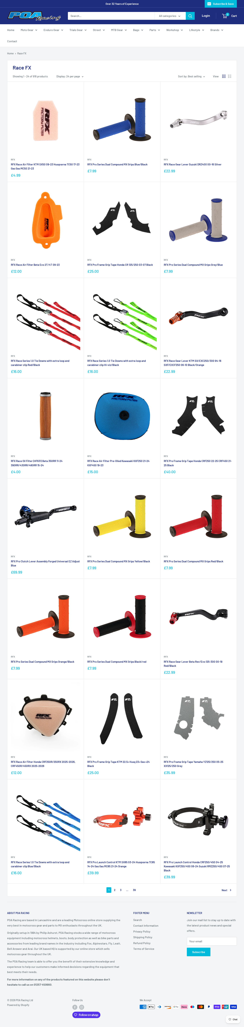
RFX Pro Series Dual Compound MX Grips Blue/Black (117, 164)
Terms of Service (143, 948)
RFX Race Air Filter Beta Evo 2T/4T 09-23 (35, 264)
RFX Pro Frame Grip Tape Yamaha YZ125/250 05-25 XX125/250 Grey (193, 763)
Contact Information (145, 925)
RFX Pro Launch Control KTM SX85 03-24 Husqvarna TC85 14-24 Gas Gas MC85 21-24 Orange (121, 864)
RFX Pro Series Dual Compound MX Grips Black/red (116, 661)
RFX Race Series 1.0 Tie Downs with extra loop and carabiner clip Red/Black (40, 362)
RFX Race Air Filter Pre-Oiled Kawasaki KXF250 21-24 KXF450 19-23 (118, 463)
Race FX (21, 53)
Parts (153, 30)
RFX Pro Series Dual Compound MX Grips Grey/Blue (193, 264)
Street (97, 30)
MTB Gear (117, 30)
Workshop (172, 30)
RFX (13, 159)
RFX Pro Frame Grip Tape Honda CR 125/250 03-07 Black (120, 264)
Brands (214, 30)
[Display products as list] (229, 76)
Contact (12, 41)
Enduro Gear (51, 30)
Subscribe (198, 952)
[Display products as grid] (223, 76)
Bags (136, 30)
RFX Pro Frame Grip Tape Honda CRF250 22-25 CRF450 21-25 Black (198, 463)
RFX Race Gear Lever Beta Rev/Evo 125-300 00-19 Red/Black (193, 663)
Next (224, 890)
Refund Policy (142, 943)
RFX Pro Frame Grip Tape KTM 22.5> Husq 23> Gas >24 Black (118, 763)
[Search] (190, 16)
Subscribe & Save (223, 3)
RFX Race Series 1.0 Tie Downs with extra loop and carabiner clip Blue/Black (40, 864)
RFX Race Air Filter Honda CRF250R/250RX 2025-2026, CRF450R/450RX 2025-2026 (43, 763)
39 (134, 890)
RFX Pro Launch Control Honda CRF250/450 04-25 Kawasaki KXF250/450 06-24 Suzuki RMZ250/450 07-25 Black (197, 866)
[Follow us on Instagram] (81, 1007)
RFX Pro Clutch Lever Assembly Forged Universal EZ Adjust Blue (45, 563)
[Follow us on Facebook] (74, 1007)
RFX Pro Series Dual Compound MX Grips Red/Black (193, 561)
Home (10, 30)
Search (137, 919)
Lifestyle (194, 30)
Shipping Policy (142, 937)
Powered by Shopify (18, 1005)
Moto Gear (27, 30)
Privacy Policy (141, 931)
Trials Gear (76, 30)
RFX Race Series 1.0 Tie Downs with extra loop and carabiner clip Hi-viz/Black (116, 362)
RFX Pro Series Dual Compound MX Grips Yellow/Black (118, 561)
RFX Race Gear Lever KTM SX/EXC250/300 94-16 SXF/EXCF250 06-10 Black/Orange (192, 362)
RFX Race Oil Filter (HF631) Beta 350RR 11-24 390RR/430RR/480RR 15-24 (37, 463)
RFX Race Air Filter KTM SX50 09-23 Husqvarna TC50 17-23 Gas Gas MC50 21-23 (45, 166)
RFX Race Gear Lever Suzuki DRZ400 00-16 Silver (192, 164)
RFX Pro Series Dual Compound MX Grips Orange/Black (42, 661)
